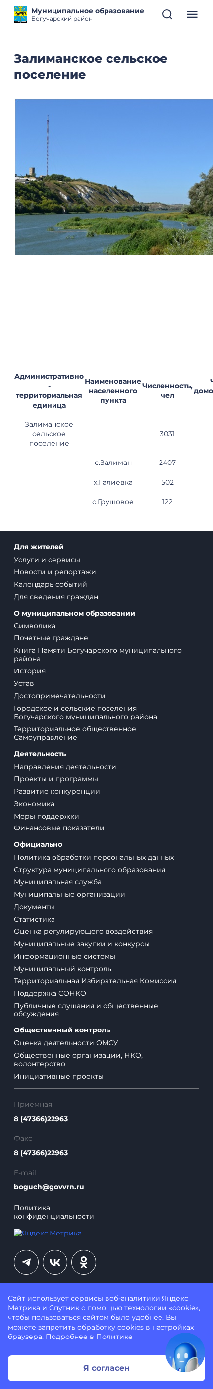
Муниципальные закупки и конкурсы (82, 943)
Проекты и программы (56, 778)
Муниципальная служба (58, 881)
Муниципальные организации (69, 894)
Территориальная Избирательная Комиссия (95, 981)
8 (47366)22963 (41, 1119)
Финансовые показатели (59, 827)
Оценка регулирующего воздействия (83, 931)
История (30, 671)
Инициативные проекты (59, 1076)
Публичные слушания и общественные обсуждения (86, 1010)
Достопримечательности (60, 695)
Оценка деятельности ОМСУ (66, 1042)
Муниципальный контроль (62, 968)
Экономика (34, 803)
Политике (114, 1336)
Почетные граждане (51, 637)
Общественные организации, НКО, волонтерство (78, 1059)
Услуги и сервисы (47, 559)
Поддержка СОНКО (50, 993)
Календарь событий (50, 584)
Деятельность (40, 754)
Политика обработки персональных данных (94, 857)
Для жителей (39, 547)
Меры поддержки (46, 816)
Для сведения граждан (56, 596)
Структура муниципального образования (89, 869)
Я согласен (106, 1368)
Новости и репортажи (55, 571)
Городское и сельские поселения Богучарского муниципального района (85, 712)
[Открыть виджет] (185, 1352)
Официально (38, 844)
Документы (34, 906)
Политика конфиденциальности (54, 1212)
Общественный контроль (62, 1030)
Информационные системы (64, 956)
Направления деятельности (65, 766)
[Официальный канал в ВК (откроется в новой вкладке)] (55, 1262)
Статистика (34, 919)
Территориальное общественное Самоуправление (75, 733)
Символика (34, 625)
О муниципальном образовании (74, 613)
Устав (24, 683)
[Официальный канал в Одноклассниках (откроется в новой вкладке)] (83, 1262)
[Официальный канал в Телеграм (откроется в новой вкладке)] (26, 1262)
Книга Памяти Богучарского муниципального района (98, 654)
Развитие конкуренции (57, 791)
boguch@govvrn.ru (49, 1187)
